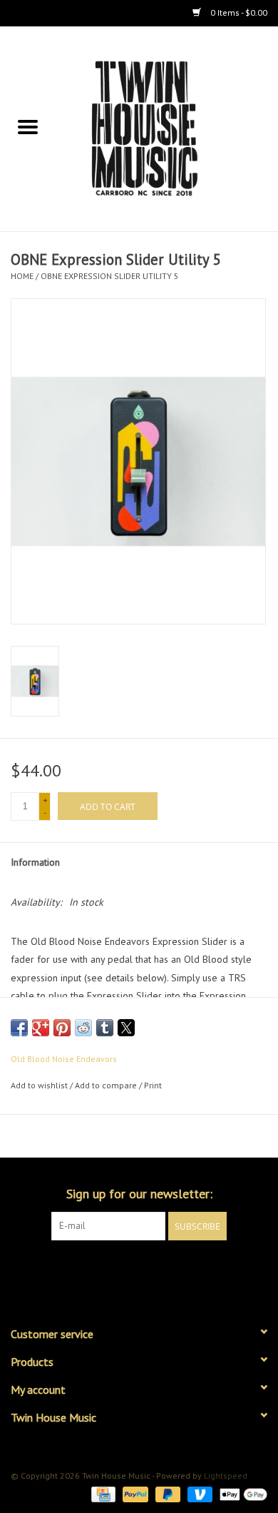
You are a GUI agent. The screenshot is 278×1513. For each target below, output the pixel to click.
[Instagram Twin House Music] (151, 1269)
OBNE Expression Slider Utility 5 (110, 275)
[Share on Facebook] (19, 1027)
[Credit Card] (102, 1493)
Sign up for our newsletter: (139, 1193)
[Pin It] (62, 1027)
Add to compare (107, 1085)
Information (35, 862)
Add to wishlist (40, 1085)
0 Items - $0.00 (237, 12)
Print (153, 1085)
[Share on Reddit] (83, 1027)
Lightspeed (225, 1475)
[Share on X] (126, 1027)
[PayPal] (134, 1493)
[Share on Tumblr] (104, 1027)
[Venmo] (198, 1493)
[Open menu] (28, 126)
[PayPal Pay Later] (166, 1493)
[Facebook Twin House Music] (126, 1269)
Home (22, 275)
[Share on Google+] (40, 1027)
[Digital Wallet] (241, 1493)
